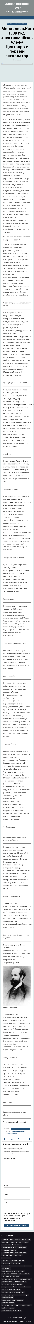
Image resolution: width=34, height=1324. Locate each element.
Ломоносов (6, 1245)
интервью (5, 1284)
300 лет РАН (26, 1239)
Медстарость (16, 1245)
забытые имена (7, 1282)
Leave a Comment (11, 1134)
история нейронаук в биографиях (13, 1292)
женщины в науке (25, 1279)
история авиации (16, 1284)
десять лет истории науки (10, 1276)
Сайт (6, 1202)
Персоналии (6, 1258)
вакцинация (6, 1268)
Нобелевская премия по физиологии (14, 1253)
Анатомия (5, 1242)
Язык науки (20, 1266)
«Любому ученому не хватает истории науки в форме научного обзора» (11, 1139)
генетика (14, 1274)
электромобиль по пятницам (11, 1310)
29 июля (5, 1239)
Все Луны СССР (16, 1242)
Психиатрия (6, 1263)
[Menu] (2, 17)
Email (6, 1194)
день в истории (24, 1274)
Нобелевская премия (9, 1250)
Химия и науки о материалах (17, 24)
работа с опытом (8, 1308)
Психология (16, 1263)
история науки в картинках (11, 1289)
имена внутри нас (20, 1282)
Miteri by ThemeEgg (25, 1321)
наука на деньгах (7, 1297)
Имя (6, 1186)
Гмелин (26, 1242)
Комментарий (10, 1158)
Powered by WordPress (10, 1321)
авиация (28, 1266)
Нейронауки (22, 1247)
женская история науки (9, 1279)
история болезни (24, 1287)
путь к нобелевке (25, 1305)
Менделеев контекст (18, 1131)
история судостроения (9, 1295)
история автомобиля (9, 1287)
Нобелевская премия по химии (12, 1255)
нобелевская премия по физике (12, 1300)
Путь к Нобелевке (8, 1266)
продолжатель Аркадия (10, 1305)
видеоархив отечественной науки (13, 1271)
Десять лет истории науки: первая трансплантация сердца (24, 1139)
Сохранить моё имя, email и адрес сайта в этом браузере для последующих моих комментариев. (17, 1217)
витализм (5, 1274)
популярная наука (8, 1303)
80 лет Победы (15, 1239)
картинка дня (24, 1295)
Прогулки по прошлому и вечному (13, 1260)
